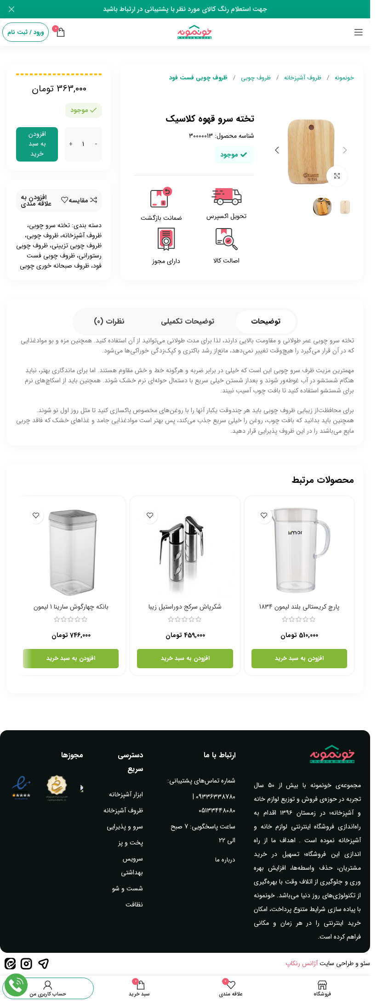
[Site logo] (195, 32)
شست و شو (127, 889)
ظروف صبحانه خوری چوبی (54, 266)
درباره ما (225, 860)
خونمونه (343, 78)
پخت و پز (130, 843)
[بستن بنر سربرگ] (11, 9)
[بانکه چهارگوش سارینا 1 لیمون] (71, 550)
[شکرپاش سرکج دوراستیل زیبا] (185, 550)
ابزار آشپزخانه (126, 794)
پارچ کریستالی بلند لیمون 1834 (299, 607)
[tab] (265, 321)
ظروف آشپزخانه (301, 78)
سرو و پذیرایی (125, 827)
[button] (345, 150)
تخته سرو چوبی (49, 225)
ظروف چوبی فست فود (198, 78)
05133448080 (217, 810)
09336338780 (215, 797)
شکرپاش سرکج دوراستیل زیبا (185, 607)
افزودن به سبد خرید (37, 144)
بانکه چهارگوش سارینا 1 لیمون (71, 607)
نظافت (134, 905)
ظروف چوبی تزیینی (76, 245)
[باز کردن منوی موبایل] (358, 32)
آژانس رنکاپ (302, 963)
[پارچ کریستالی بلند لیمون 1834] (299, 550)
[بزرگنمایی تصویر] (336, 176)
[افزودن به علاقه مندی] (264, 516)
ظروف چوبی (255, 78)
